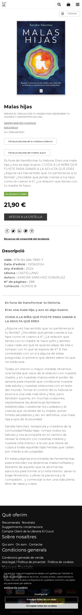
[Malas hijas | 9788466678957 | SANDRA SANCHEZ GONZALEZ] (41, 58)
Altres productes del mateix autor (27, 152)
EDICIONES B (11, 127)
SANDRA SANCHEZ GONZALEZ (20, 123)
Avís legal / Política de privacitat (24, 562)
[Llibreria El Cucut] (17, 4)
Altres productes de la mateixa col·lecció (30, 141)
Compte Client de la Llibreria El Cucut (28, 531)
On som (21, 544)
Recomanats (11, 522)
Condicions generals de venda (22, 557)
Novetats (28, 522)
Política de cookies (60, 562)
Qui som (8, 544)
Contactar (36, 544)
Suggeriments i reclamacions (22, 527)
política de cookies (16, 587)
